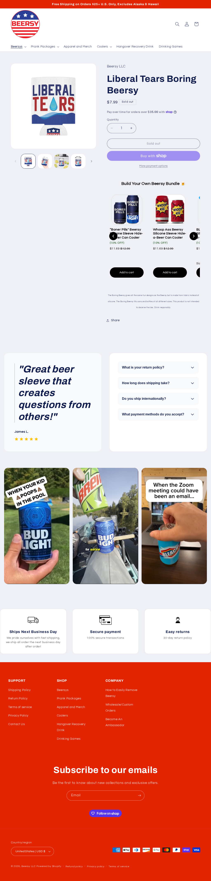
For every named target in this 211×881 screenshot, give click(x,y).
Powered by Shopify (48, 866)
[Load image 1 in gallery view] (28, 161)
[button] (18, 46)
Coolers (62, 715)
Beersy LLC (28, 866)
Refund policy (74, 866)
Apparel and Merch (71, 707)
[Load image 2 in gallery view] (45, 161)
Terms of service (20, 707)
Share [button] (115, 320)
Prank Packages (69, 698)
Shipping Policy (19, 690)
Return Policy (17, 698)
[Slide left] (15, 161)
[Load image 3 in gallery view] (61, 161)
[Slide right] (91, 161)
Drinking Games (69, 738)
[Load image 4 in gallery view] (78, 161)
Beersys (62, 690)
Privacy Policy (18, 715)
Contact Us (16, 724)
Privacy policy (95, 866)
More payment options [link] (153, 166)
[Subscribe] (139, 796)
